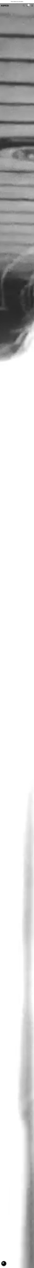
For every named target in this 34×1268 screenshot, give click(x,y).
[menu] (32, 6)
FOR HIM (28, 634)
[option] (17, 1)
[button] (3, 1263)
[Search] (24, 6)
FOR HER (20, 634)
